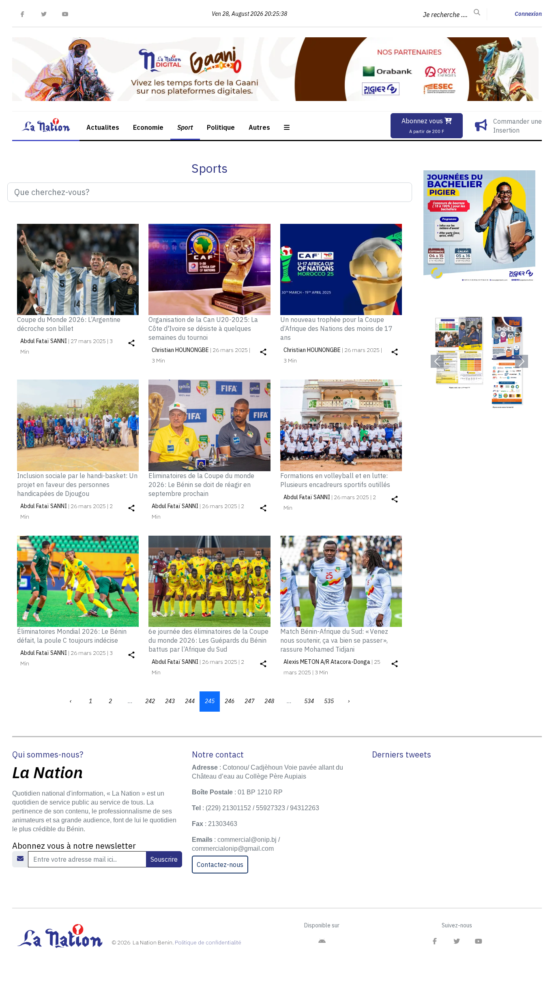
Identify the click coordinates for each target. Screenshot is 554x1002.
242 (150, 701)
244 (190, 701)
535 (329, 701)
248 (269, 701)
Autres (259, 127)
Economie (148, 127)
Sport (185, 127)
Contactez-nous (220, 864)
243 (170, 701)
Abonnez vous (423, 125)
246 (229, 701)
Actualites (102, 127)
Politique (221, 127)
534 (309, 701)
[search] (477, 12)
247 (249, 701)
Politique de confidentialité (208, 942)
